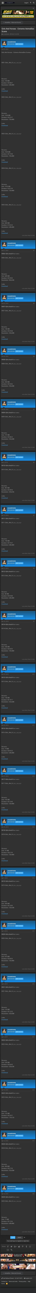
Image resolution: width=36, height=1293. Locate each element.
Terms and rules (13, 1281)
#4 (33, 356)
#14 (33, 878)
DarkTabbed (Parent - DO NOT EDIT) (12, 1278)
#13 (33, 827)
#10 (33, 674)
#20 (33, 1194)
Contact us (4, 1281)
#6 (33, 462)
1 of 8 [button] (12, 1237)
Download (5, 91)
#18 (33, 1090)
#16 (33, 984)
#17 (33, 1037)
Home (3, 1283)
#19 (33, 1141)
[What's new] (30, 3)
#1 (33, 49)
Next (19, 1237)
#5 (33, 409)
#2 (33, 250)
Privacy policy (22, 1281)
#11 (33, 725)
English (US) (28, 1278)
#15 (33, 931)
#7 (33, 515)
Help (29, 1281)
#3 (33, 303)
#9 (33, 621)
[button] (3, 3)
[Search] (33, 3)
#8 (33, 568)
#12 (33, 776)
